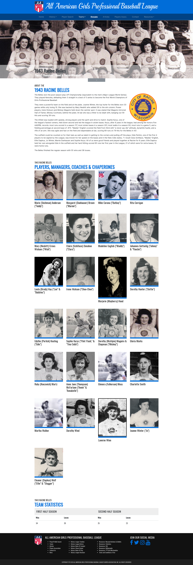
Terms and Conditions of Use (107, 552)
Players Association (55, 548)
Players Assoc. (121, 17)
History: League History (77, 544)
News (51, 552)
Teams (81, 17)
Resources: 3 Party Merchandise (108, 550)
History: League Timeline (77, 542)
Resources (148, 17)
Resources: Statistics (105, 544)
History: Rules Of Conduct (78, 546)
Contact (135, 17)
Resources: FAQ (103, 546)
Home (41, 17)
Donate (94, 17)
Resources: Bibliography (105, 548)
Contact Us (53, 550)
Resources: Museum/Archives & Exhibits (110, 542)
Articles (106, 17)
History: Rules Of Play (77, 550)
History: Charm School (77, 548)
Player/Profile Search (55, 542)
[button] (96, 80)
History (52, 17)
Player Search (67, 17)
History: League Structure (78, 552)
